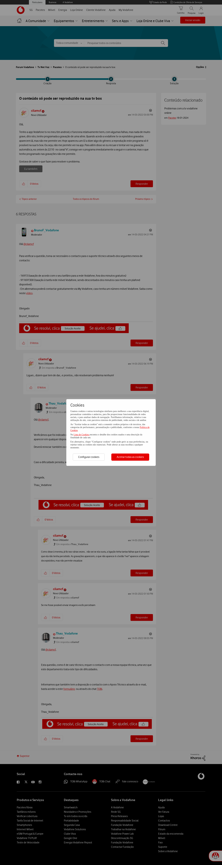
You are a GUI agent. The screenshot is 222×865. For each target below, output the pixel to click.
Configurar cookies (88, 457)
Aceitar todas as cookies (130, 457)
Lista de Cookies (82, 434)
